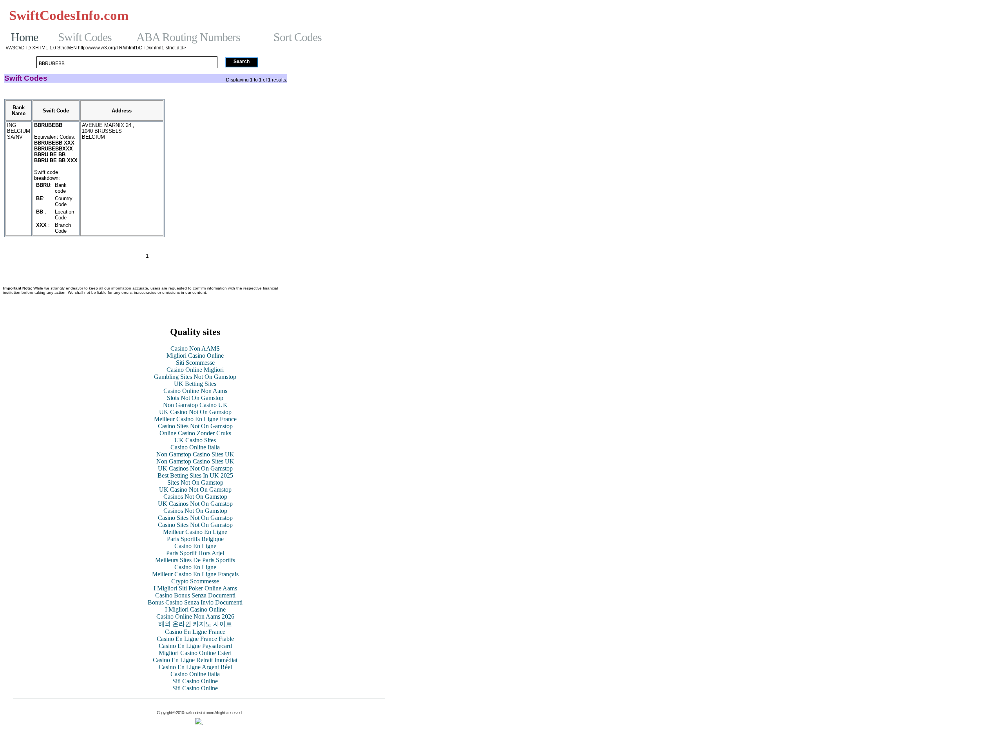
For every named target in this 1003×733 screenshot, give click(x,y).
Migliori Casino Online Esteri (195, 653)
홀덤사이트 (234, 15)
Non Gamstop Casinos (355, 15)
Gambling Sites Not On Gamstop (343, 22)
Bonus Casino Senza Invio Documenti (195, 602)
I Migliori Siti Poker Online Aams (195, 588)
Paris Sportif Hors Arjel (195, 553)
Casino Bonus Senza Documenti (195, 595)
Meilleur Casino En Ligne (195, 531)
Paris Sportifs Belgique (195, 539)
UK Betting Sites (195, 383)
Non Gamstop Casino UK (195, 405)
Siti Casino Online (195, 681)
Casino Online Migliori (195, 369)
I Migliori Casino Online (195, 609)
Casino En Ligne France (195, 631)
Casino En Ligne (195, 546)
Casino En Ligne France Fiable (195, 638)
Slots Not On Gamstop (195, 398)
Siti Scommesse (195, 362)
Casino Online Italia (195, 447)
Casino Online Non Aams (195, 390)
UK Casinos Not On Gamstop (195, 468)
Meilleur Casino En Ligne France (195, 419)
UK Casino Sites (195, 440)
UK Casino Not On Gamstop (195, 412)
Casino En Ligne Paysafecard (195, 646)
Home (24, 37)
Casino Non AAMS (195, 348)
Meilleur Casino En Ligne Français (195, 574)
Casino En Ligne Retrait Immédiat (195, 660)
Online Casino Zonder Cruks (195, 433)
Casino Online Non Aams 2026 (195, 616)
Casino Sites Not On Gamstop (195, 426)
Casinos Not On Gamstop (176, 15)
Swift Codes (85, 37)
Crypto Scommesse (195, 581)
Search (242, 61)
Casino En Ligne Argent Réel (195, 667)
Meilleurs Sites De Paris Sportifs (195, 560)
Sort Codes (297, 37)
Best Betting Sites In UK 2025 (195, 475)
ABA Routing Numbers (188, 37)
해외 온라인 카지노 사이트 (195, 624)
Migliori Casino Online (195, 355)
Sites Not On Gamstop (195, 482)
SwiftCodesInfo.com (69, 15)
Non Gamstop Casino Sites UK (195, 454)
